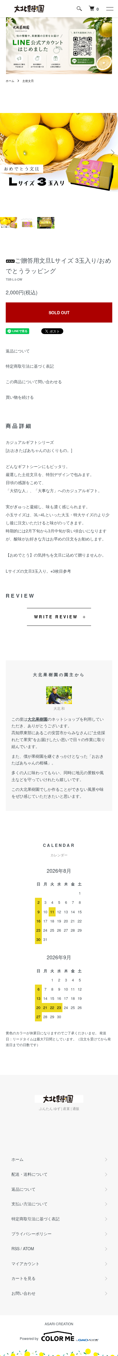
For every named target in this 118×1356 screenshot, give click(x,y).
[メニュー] (109, 8)
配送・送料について (29, 1174)
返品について (18, 351)
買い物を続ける (20, 397)
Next (111, 152)
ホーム (10, 81)
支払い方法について (29, 1204)
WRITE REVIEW (56, 616)
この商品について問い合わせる (34, 381)
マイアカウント (25, 1263)
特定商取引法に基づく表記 (30, 366)
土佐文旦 (28, 81)
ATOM (28, 1248)
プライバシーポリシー (31, 1233)
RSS (15, 1248)
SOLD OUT (59, 312)
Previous (6, 152)
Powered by (29, 1338)
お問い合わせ (23, 1293)
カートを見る (23, 1278)
